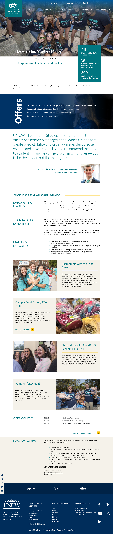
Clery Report (33, 519)
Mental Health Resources (37, 524)
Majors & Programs (36, 58)
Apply (31, 488)
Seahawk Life (86, 9)
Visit (57, 488)
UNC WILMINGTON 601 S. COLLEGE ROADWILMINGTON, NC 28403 (12, 514)
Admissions (65, 9)
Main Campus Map (81, 508)
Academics (45, 9)
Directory (55, 521)
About (28, 9)
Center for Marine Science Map (85, 512)
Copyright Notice (48, 530)
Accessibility (33, 513)
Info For (70, 3)
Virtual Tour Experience (83, 515)
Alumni (54, 519)
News (54, 510)
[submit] (90, 3)
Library (54, 517)
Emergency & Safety (36, 511)
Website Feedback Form (66, 530)
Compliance (33, 515)
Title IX (31, 522)
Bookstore (55, 515)
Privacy (31, 517)
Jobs (53, 508)
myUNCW (53, 3)
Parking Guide (79, 510)
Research (105, 9)
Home (19, 58)
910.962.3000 (8, 519)
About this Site (34, 530)
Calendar (55, 512)
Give (83, 488)
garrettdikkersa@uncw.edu (53, 473)
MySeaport (61, 449)
